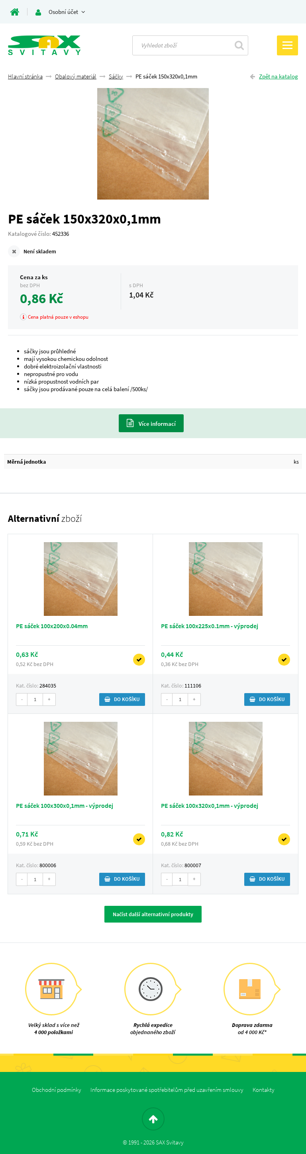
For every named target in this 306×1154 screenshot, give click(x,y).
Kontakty (264, 1089)
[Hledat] (239, 45)
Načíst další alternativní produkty (153, 914)
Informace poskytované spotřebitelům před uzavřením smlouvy (166, 1089)
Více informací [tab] (156, 423)
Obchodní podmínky (56, 1089)
